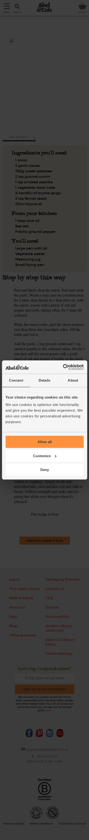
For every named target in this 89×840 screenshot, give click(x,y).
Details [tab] (44, 380)
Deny (44, 470)
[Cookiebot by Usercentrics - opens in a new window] (63, 367)
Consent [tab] (16, 380)
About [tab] (73, 380)
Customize (42, 456)
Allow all (44, 442)
